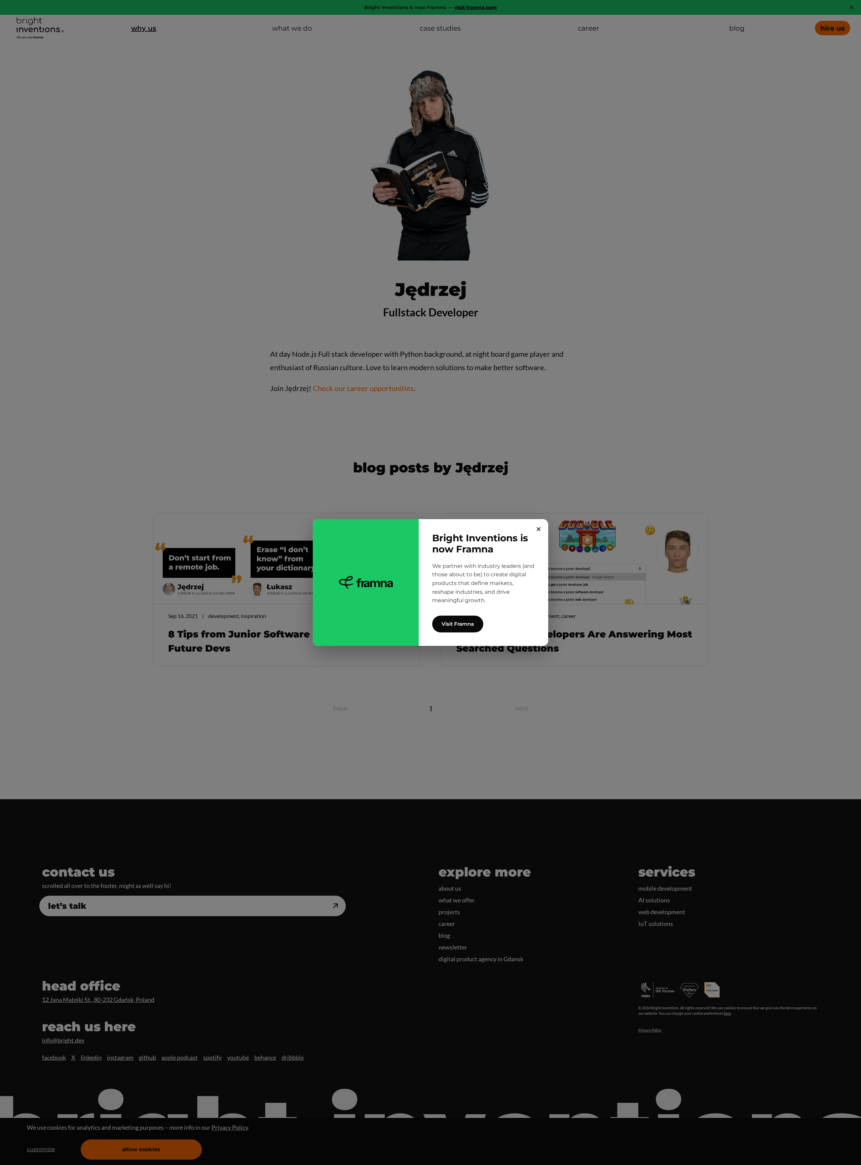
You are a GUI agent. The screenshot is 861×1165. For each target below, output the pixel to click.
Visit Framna (458, 624)
